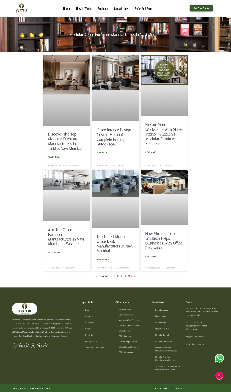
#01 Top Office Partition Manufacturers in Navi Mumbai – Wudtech (66, 236)
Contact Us (89, 322)
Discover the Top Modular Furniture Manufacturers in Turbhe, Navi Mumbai (65, 141)
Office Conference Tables (129, 325)
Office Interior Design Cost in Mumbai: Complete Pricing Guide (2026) (114, 137)
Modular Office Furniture (129, 320)
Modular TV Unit (162, 335)
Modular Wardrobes (163, 341)
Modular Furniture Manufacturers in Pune (165, 358)
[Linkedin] (33, 345)
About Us (89, 316)
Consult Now (121, 8)
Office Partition (125, 336)
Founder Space (161, 310)
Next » (131, 276)
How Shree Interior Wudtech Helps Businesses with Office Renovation (163, 240)
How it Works (82, 8)
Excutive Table (125, 309)
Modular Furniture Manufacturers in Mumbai (166, 349)
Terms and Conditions (94, 348)
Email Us (89, 335)
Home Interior (161, 316)
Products (101, 8)
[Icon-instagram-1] (20, 345)
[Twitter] (39, 345)
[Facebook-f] (14, 345)
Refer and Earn (144, 8)
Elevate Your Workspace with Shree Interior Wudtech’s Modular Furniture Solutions (163, 134)
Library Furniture (126, 315)
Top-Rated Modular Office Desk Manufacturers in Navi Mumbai (115, 243)
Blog (87, 310)
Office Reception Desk (128, 341)
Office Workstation (127, 352)
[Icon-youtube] (26, 345)
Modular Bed (160, 322)
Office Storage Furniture (129, 347)
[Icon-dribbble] (45, 345)
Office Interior (125, 331)
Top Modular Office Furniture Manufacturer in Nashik (167, 368)
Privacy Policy (91, 341)
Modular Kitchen (162, 329)
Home (65, 8)
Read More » (54, 157)
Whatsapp (89, 329)
